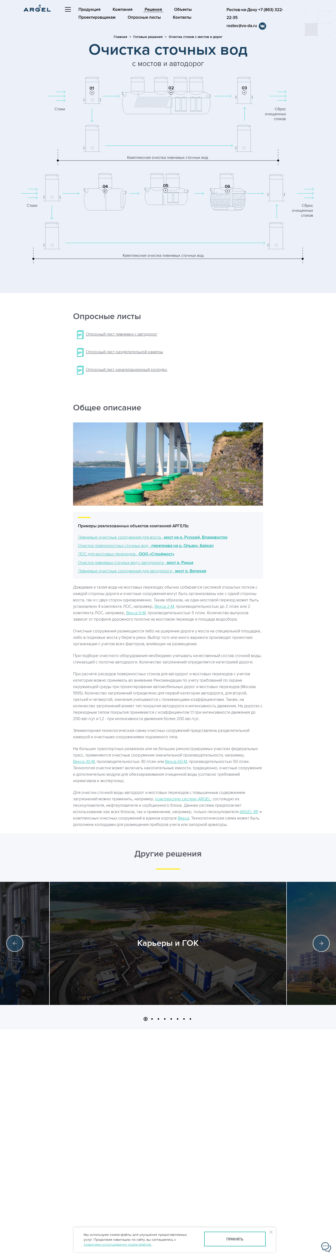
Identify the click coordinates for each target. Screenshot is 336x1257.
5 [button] (171, 1019)
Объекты (183, 9)
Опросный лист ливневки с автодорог (121, 334)
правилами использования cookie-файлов (118, 1244)
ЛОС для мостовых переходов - (126, 554)
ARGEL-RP (249, 811)
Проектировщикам (97, 17)
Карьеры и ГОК (168, 943)
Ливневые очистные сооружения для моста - (153, 537)
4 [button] (165, 1019)
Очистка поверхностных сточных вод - (146, 545)
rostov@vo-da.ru (242, 25)
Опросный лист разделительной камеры (124, 352)
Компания (123, 9)
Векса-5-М (136, 613)
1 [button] (146, 1019)
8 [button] (190, 1019)
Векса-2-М (164, 606)
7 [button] (184, 1019)
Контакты (182, 17)
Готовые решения (148, 37)
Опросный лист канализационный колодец (126, 369)
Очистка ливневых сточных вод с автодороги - (135, 562)
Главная (120, 37)
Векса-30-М (84, 761)
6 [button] (178, 1019)
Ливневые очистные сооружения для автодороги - (142, 571)
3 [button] (158, 1019)
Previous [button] (14, 943)
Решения (153, 9)
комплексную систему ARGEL (183, 799)
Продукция (89, 9)
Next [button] (321, 943)
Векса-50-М (176, 761)
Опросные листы (144, 17)
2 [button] (152, 1019)
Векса (183, 818)
